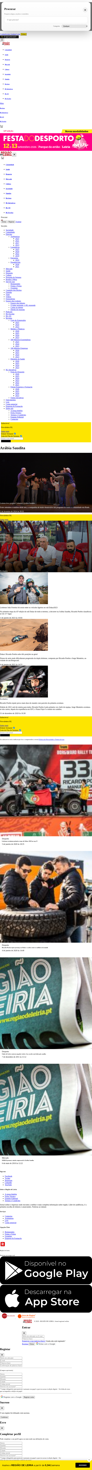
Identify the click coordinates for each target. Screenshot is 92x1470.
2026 (17, 264)
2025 (17, 239)
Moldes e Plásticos (18, 329)
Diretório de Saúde (18, 359)
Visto (8, 295)
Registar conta (29, 1397)
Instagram (8, 1180)
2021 (17, 241)
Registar (11, 222)
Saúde (8, 271)
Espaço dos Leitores (13, 301)
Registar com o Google (12, 1397)
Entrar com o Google (46, 1344)
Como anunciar (11, 404)
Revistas (9, 318)
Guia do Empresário (18, 320)
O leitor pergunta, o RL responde (23, 305)
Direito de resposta (18, 310)
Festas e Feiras (16, 286)
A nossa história (17, 411)
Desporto (9, 273)
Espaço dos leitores (18, 303)
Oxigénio (14, 288)
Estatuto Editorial (17, 417)
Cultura (8, 275)
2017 (17, 243)
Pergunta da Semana (13, 277)
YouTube (8, 1185)
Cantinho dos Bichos (14, 290)
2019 (17, 256)
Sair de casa (10, 282)
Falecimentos (11, 400)
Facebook (8, 1176)
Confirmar (4, 1417)
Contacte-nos (5, 34)
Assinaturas (9, 1218)
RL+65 (8, 316)
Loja (18, 34)
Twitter (7, 1178)
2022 (17, 254)
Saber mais (5, 431)
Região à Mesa (11, 279)
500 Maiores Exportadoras (21, 340)
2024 (17, 252)
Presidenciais (15, 262)
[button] (46, 103)
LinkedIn (8, 1183)
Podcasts (9, 312)
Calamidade (10, 232)
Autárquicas (15, 236)
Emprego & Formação (14, 406)
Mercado (9, 269)
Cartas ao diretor (17, 307)
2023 (17, 327)
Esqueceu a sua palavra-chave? (34, 1341)
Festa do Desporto (17, 372)
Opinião (9, 292)
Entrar (23, 34)
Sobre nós (9, 408)
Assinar (13, 34)
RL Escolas (10, 314)
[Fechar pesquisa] (85, 9)
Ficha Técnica (16, 413)
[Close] (24, 1333)
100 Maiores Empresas (19, 348)
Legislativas (15, 247)
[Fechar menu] (14, 155)
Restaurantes (15, 284)
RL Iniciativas (11, 370)
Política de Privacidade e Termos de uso (51, 739)
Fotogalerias (10, 299)
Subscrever (6, 441)
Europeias (14, 258)
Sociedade (10, 230)
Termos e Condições (18, 415)
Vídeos (8, 297)
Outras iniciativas (17, 398)
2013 (17, 245)
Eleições (9, 234)
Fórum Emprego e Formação (21, 387)
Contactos (14, 419)
